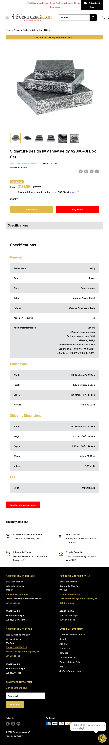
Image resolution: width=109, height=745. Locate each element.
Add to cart (31, 209)
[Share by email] (97, 171)
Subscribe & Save (94, 5)
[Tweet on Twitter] (92, 171)
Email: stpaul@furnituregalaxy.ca (22, 651)
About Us (64, 643)
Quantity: (14, 198)
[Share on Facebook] (81, 171)
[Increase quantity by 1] (39, 199)
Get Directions (13, 602)
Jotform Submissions (70, 671)
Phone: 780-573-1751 (69, 594)
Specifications (18, 225)
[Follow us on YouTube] (18, 724)
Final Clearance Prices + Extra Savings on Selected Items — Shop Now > (53, 5)
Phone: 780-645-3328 (16, 647)
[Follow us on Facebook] (8, 724)
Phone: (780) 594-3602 (17, 594)
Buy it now (77, 209)
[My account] (103, 17)
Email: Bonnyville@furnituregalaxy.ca (78, 598)
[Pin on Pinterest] (86, 171)
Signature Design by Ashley (24, 163)
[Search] (93, 17)
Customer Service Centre (72, 634)
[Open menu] (7, 18)
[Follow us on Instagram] (13, 724)
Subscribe (15, 704)
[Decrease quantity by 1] (24, 199)
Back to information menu (23, 505)
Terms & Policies (67, 657)
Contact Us (64, 648)
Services (63, 652)
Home (8, 30)
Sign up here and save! (17, 687)
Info (61, 666)
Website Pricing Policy (70, 662)
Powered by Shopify (14, 736)
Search (62, 639)
